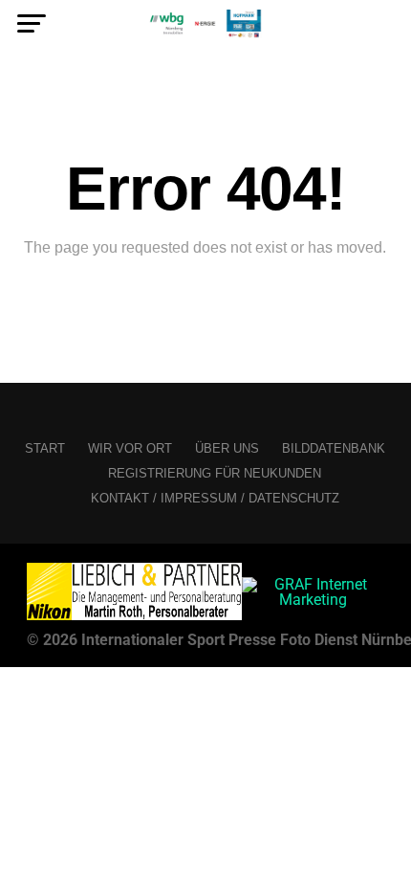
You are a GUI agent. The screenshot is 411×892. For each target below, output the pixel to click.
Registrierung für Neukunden (214, 473)
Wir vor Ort (130, 448)
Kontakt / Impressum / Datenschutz (215, 498)
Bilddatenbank (333, 448)
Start (45, 448)
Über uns (227, 448)
